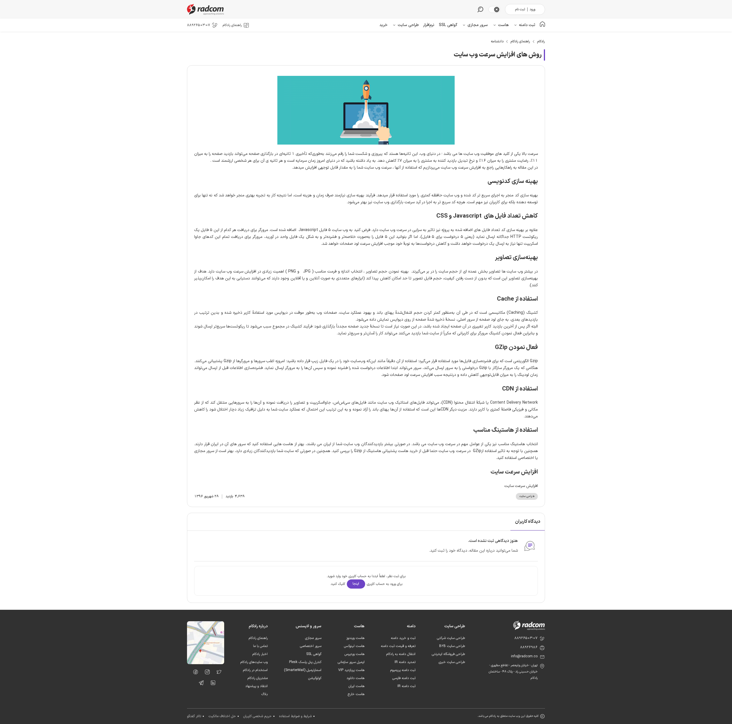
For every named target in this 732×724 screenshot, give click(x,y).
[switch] (496, 9)
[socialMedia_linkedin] (211, 684)
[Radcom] (206, 9)
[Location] (205, 663)
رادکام (541, 41)
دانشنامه (497, 41)
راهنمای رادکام (520, 41)
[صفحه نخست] (542, 25)
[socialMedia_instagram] (205, 673)
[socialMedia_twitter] (217, 673)
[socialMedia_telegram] (199, 684)
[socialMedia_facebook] (194, 673)
